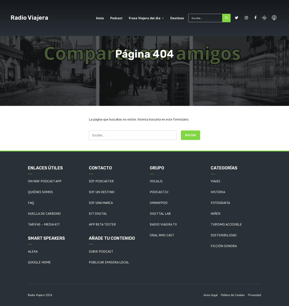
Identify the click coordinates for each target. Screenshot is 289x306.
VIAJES (215, 181)
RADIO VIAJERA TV (163, 224)
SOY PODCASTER (101, 181)
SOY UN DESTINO (101, 192)
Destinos (177, 18)
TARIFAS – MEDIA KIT (44, 224)
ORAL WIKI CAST (162, 235)
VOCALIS (156, 181)
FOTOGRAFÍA (220, 203)
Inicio (100, 18)
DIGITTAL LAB (160, 213)
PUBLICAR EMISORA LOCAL (109, 262)
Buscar (226, 18)
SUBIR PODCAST (101, 251)
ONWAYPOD (159, 203)
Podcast (116, 18)
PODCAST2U (159, 192)
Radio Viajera (29, 17)
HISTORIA (218, 192)
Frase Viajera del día (144, 18)
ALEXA (33, 251)
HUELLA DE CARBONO (44, 213)
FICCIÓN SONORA (224, 246)
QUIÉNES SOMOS (40, 192)
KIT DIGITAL (98, 213)
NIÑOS (215, 213)
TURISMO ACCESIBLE (226, 224)
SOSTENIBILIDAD (224, 235)
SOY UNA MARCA (101, 203)
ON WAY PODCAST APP (45, 181)
